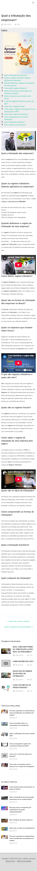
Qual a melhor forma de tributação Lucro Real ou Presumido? (23, 649)
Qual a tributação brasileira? (14, 122)
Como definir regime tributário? (15, 88)
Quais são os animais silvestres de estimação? (22, 673)
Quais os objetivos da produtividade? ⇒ (18, 627)
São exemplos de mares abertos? (21, 820)
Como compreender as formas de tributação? (16, 118)
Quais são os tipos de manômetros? (22, 828)
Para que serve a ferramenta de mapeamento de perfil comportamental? (20, 810)
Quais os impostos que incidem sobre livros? (17, 97)
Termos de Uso (10, 861)
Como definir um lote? (23, 661)
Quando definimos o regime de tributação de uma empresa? (19, 84)
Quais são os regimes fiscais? (14, 106)
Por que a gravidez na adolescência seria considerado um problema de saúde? (21, 713)
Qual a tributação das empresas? (16, 75)
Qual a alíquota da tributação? (15, 125)
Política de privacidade (24, 861)
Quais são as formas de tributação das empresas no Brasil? (18, 92)
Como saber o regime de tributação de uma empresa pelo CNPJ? (19, 110)
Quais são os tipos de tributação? (16, 114)
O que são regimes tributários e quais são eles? (19, 102)
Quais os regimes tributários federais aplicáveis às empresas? (17, 79)
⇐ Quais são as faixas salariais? (18, 621)
